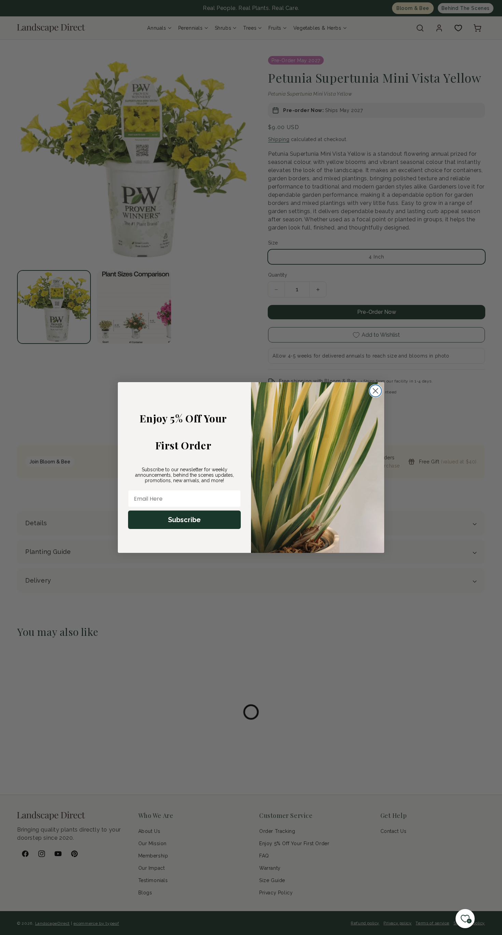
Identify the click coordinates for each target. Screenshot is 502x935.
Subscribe (184, 520)
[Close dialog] (375, 391)
